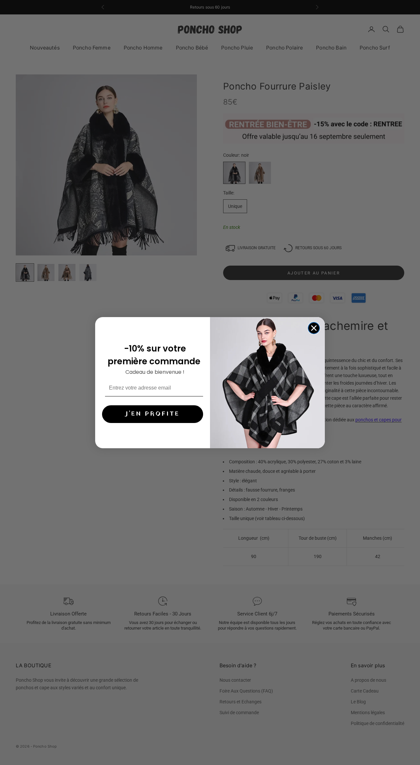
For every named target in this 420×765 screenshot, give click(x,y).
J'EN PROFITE (152, 413)
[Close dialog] (314, 328)
